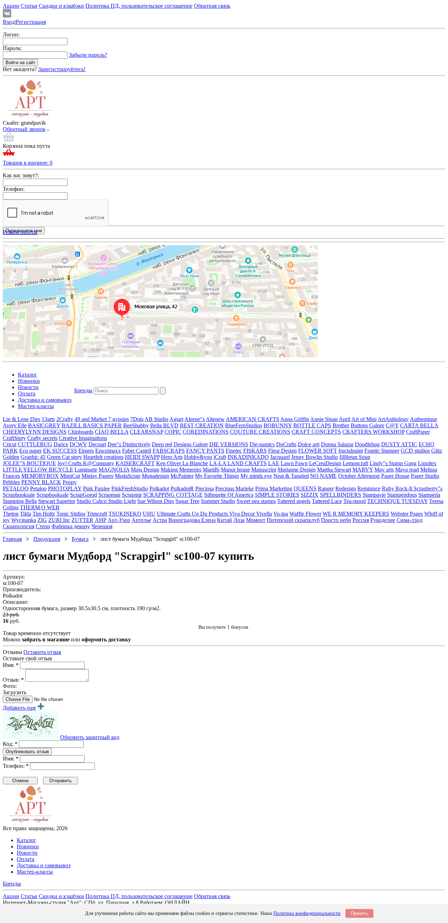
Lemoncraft (355, 463)
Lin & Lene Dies (21, 419)
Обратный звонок (24, 129)
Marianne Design (297, 470)
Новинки (29, 381)
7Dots (137, 419)
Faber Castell (136, 451)
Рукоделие (382, 520)
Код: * (10, 744)
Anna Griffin (294, 419)
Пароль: (12, 48)
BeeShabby (136, 425)
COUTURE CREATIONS (260, 432)
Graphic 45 (33, 457)
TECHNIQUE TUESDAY (397, 501)
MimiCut (70, 476)
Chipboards (80, 432)
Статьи (29, 6)
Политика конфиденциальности (307, 913)
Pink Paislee (96, 488)
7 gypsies (118, 419)
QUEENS (305, 488)
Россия (360, 520)
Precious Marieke (234, 488)
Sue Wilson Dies (155, 501)
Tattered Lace (327, 501)
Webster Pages (407, 514)
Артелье (141, 520)
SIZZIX (309, 495)
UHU (149, 514)
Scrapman (109, 495)
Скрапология (18, 526)
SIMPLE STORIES (277, 495)
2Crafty (64, 419)
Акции (11, 6)
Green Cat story (64, 457)
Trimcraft (97, 514)
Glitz (436, 451)
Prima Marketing (273, 488)
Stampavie (374, 495)
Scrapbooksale (19, 495)
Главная (12, 539)
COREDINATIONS (206, 432)
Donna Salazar (337, 444)
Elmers (86, 451)
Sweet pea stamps (256, 501)
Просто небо (336, 520)
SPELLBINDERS (340, 495)
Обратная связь (212, 6)
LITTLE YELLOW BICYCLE (38, 470)
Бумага (80, 539)
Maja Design (145, 470)
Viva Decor (242, 514)
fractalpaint (350, 451)
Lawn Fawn (294, 463)
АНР (100, 520)
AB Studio (156, 419)
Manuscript (263, 470)
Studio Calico (92, 501)
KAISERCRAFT (135, 463)
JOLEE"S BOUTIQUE (29, 463)
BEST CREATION (202, 425)
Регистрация (31, 22)
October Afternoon (359, 476)
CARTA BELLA (419, 425)
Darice (61, 444)
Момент (255, 520)
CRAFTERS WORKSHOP (373, 432)
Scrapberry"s (428, 488)
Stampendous (402, 495)
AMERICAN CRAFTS (252, 419)
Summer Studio (218, 501)
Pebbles (11, 482)
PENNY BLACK (41, 482)
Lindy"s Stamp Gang (393, 463)
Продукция (46, 539)
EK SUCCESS (60, 451)
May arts (384, 470)
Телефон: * (16, 766)
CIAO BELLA (111, 432)
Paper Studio (425, 476)
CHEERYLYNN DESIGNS (34, 432)
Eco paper (30, 451)
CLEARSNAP (146, 432)
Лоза (239, 520)
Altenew (215, 419)
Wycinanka (23, 520)
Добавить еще (19, 708)
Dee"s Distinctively (128, 444)
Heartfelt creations (103, 457)
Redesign (345, 488)
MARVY (362, 470)
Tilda (25, 514)
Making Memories (181, 470)
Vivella (264, 514)
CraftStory (14, 438)
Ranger (326, 488)
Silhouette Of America (228, 495)
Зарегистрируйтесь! (61, 69)
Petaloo (38, 488)
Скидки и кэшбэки (61, 6)
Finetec (234, 451)
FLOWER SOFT (317, 451)
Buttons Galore (367, 425)
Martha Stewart (334, 470)
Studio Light (122, 501)
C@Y (392, 425)
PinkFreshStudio (129, 488)
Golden (11, 457)
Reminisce (368, 488)
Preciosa (204, 488)
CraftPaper (418, 432)
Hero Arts (172, 457)
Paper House (395, 476)
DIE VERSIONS (228, 444)
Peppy (70, 482)
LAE (273, 463)
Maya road (407, 470)
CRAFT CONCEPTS (316, 432)
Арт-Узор (119, 520)
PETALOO (16, 488)
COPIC (172, 432)
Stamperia (429, 495)
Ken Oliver (169, 463)
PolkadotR (182, 488)
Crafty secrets (42, 438)
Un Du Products (210, 514)
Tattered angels (293, 501)
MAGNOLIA (114, 470)
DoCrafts (286, 444)
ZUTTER (82, 520)
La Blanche (195, 463)
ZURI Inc (59, 520)
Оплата (26, 394)
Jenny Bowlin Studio (314, 457)
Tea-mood (354, 501)
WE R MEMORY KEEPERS (356, 514)
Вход (9, 22)
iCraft (220, 457)
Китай (224, 520)
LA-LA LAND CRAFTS (238, 463)
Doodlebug (367, 444)
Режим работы (20, 232)
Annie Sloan (324, 419)
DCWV (78, 444)
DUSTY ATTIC (399, 444)
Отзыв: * (13, 680)
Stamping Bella (20, 501)
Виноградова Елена (192, 520)
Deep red (162, 444)
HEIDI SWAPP (142, 457)
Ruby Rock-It (398, 488)
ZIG (42, 520)
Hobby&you (198, 457)
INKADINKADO (248, 457)
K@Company (98, 463)
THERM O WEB (39, 507)
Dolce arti (309, 444)
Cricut (9, 444)
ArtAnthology (393, 419)
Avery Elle (15, 425)
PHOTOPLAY (65, 488)
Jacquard (280, 457)
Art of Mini (364, 419)
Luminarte (86, 470)
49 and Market (91, 419)
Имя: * (11, 665)
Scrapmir (132, 495)
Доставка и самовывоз (44, 400)
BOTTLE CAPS (312, 425)
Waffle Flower (305, 514)
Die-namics (262, 444)
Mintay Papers (97, 476)
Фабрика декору (70, 526)
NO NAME (323, 476)
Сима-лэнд (409, 520)
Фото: (10, 686)
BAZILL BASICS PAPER (92, 425)
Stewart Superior (56, 501)
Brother (340, 425)
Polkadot (159, 488)
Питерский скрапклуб (293, 520)
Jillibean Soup (354, 457)
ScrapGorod (83, 495)
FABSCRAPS (169, 451)
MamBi (211, 470)
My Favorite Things (217, 476)
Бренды (83, 390)
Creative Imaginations (83, 438)
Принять (359, 913)
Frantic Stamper (381, 451)
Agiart (176, 419)
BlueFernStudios (243, 425)
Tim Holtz (44, 514)
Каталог (27, 375)
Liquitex (427, 463)
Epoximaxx (108, 451)
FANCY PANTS (205, 451)
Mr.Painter (182, 476)
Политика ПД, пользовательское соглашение (138, 6)
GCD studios (415, 451)
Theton (11, 514)
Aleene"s (194, 419)
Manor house (235, 470)
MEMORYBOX (40, 476)
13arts (48, 419)
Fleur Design (282, 451)
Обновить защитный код (89, 737)
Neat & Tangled (291, 476)
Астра (160, 520)
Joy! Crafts (70, 463)
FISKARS (255, 451)
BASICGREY (44, 425)
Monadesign (155, 476)
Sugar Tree (187, 501)
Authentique (423, 419)
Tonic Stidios (70, 514)
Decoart (97, 444)
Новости (28, 387)
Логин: (11, 34)
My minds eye (256, 476)
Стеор (43, 526)
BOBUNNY (278, 425)
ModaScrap (127, 476)
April (344, 419)
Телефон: (13, 189)
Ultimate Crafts (174, 514)
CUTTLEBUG (35, 444)
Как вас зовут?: (21, 175)
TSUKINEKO (124, 514)
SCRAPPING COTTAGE (173, 495)
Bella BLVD (164, 425)
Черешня (101, 526)
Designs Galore (191, 444)
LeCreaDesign (325, 463)
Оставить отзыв (42, 652)
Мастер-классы (36, 406)
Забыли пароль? (88, 55)
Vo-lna (280, 514)
